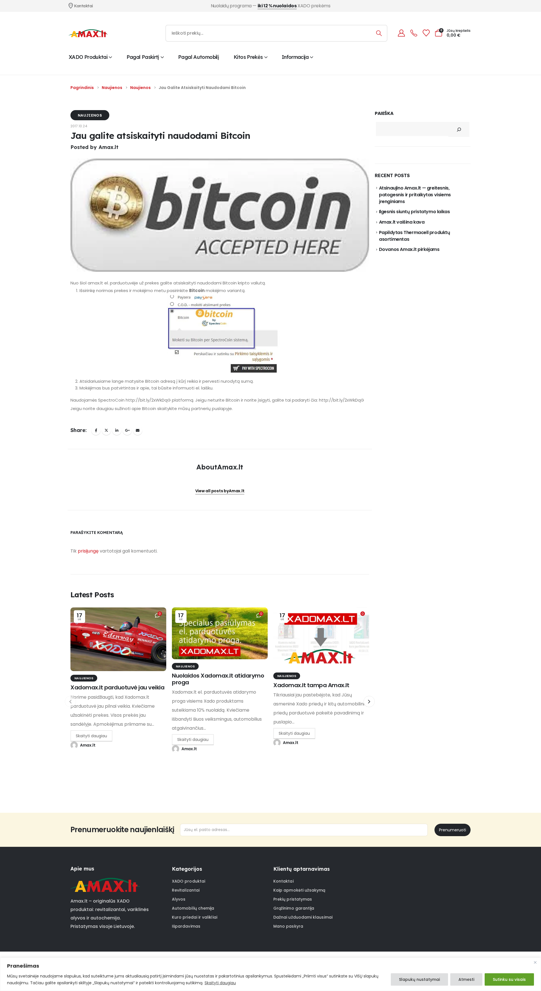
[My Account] (401, 33)
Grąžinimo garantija (293, 908)
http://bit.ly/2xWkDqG (148, 400)
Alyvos (178, 899)
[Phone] (413, 33)
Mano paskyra (288, 926)
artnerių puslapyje (213, 408)
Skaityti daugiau (220, 983)
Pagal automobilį (198, 57)
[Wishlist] (426, 33)
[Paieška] (458, 129)
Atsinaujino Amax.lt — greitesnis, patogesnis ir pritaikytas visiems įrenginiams (415, 195)
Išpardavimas (186, 926)
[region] (270, 974)
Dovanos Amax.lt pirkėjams (409, 249)
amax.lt (95, 283)
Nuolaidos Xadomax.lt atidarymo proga (218, 679)
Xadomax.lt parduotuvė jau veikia (117, 687)
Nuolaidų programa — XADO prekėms (271, 6)
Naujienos (90, 115)
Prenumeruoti (452, 830)
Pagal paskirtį (143, 57)
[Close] (535, 962)
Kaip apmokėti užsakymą (299, 890)
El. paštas (137, 430)
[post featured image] (118, 639)
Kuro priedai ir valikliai (194, 917)
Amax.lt (88, 745)
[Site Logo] (88, 33)
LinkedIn (116, 430)
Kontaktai (283, 881)
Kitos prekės (248, 57)
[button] (369, 701)
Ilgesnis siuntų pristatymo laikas (414, 211)
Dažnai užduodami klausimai (302, 917)
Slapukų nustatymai (419, 979)
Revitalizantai (185, 890)
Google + (127, 430)
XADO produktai (88, 57)
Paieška (384, 113)
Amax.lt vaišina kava (402, 222)
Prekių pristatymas (292, 899)
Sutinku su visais (509, 979)
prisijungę (88, 551)
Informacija (295, 57)
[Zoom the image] (105, 881)
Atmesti (466, 979)
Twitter (106, 430)
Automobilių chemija (193, 908)
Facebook (96, 430)
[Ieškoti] (379, 33)
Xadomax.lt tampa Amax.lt (311, 685)
